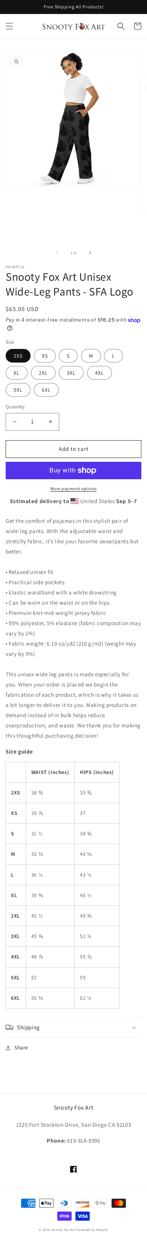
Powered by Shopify (92, 1229)
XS (45, 355)
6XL (46, 389)
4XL (99, 372)
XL (17, 372)
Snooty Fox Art (63, 1229)
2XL (43, 372)
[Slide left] (57, 252)
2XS (18, 355)
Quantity (15, 406)
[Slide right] (90, 252)
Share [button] (21, 1047)
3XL (71, 372)
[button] (9, 26)
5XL (18, 389)
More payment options (74, 488)
